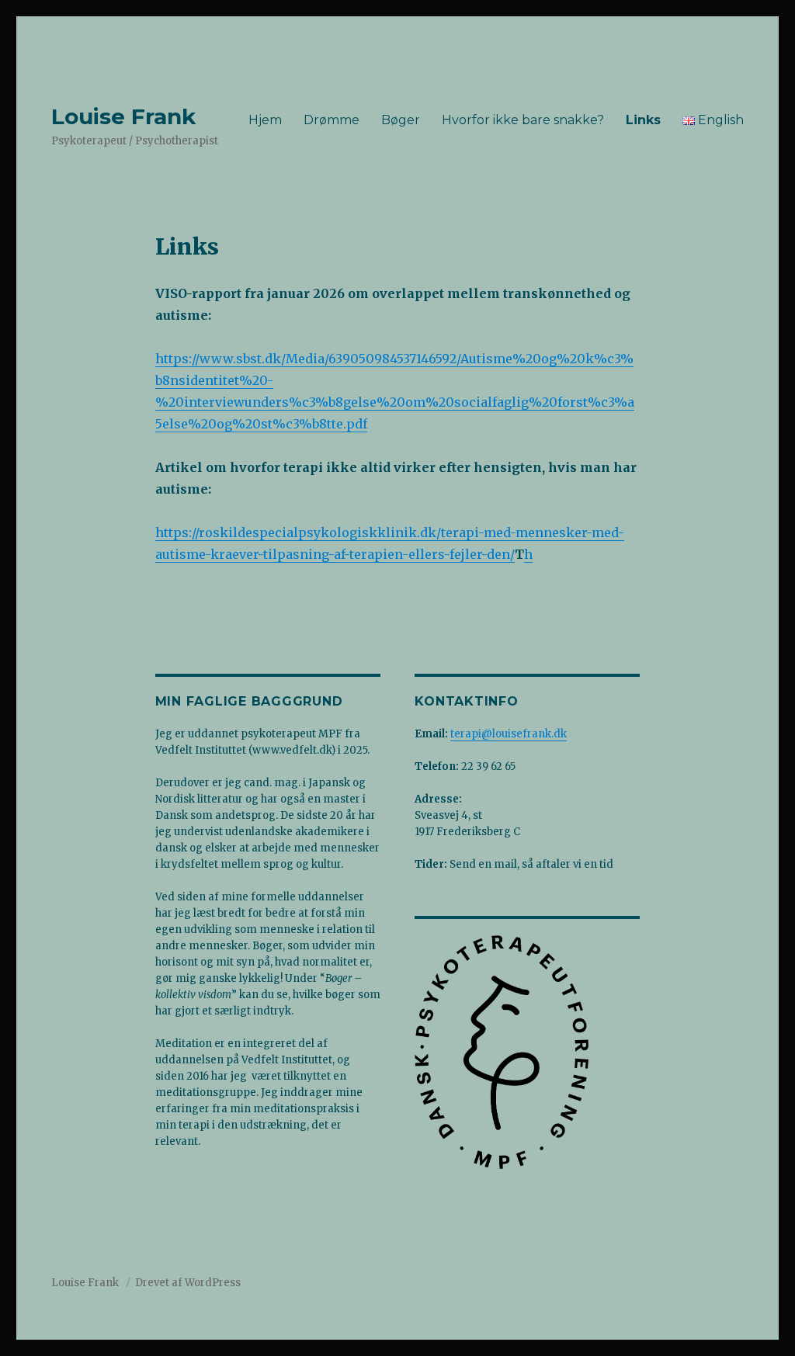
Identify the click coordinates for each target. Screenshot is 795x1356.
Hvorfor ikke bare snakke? (523, 120)
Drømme (331, 120)
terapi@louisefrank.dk (508, 733)
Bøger (400, 120)
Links (643, 120)
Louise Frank (123, 116)
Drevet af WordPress (188, 1282)
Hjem (265, 120)
